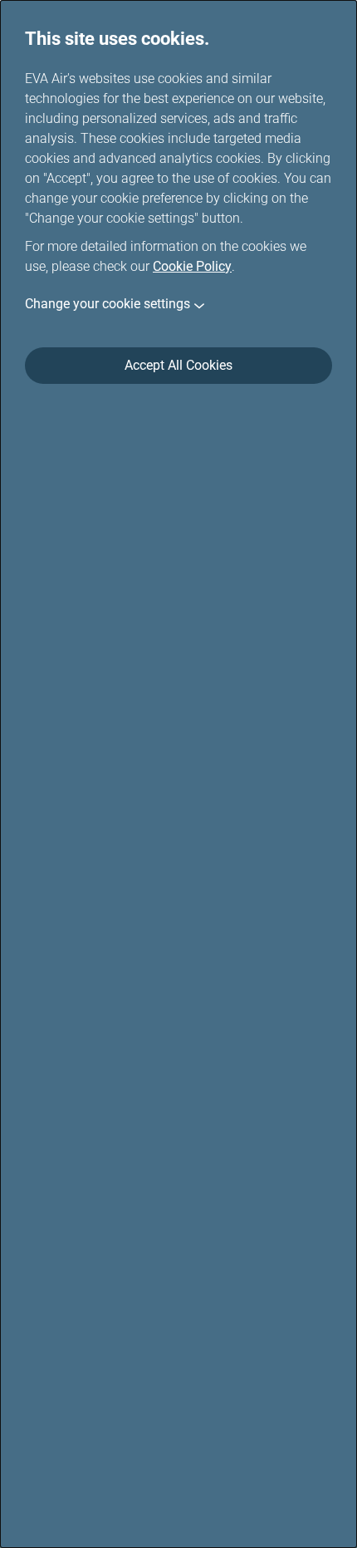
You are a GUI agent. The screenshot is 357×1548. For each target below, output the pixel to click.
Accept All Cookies (178, 365)
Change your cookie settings (107, 304)
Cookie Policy (192, 266)
